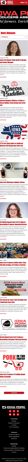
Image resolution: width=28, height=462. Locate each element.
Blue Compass (14, 460)
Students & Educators (14, 423)
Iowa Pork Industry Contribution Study (14, 450)
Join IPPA (14, 452)
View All (21, 460)
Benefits (14, 446)
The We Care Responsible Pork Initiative (14, 448)
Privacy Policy (19, 458)
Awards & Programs (14, 434)
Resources (14, 438)
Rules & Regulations (14, 436)
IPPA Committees (14, 427)
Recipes (14, 421)
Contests (14, 425)
